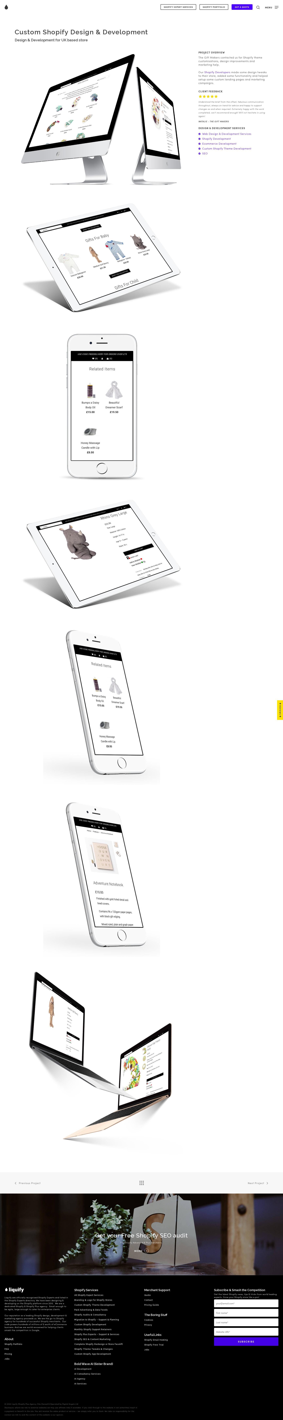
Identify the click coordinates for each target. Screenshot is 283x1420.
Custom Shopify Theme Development (94, 1305)
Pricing (8, 1354)
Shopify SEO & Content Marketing (92, 1339)
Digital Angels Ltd (70, 1404)
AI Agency (79, 1379)
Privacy (148, 1325)
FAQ (7, 1349)
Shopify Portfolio (214, 7)
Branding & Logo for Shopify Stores (93, 1300)
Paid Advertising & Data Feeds (91, 1310)
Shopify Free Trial (154, 1345)
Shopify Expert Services (178, 7)
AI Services (80, 1384)
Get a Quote (242, 7)
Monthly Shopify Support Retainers (93, 1329)
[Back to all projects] (141, 1182)
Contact (148, 1300)
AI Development (83, 1369)
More (138, 1251)
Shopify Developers (217, 72)
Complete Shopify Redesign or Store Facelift (98, 1344)
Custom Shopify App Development (92, 1354)
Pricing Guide (151, 1305)
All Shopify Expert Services (88, 1295)
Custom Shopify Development (90, 1324)
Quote (147, 1295)
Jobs (7, 1359)
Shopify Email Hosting (156, 1340)
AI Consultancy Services (87, 1374)
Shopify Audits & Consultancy (90, 1315)
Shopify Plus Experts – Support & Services (96, 1334)
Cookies (148, 1320)
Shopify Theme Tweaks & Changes (93, 1349)
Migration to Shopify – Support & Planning (96, 1320)
